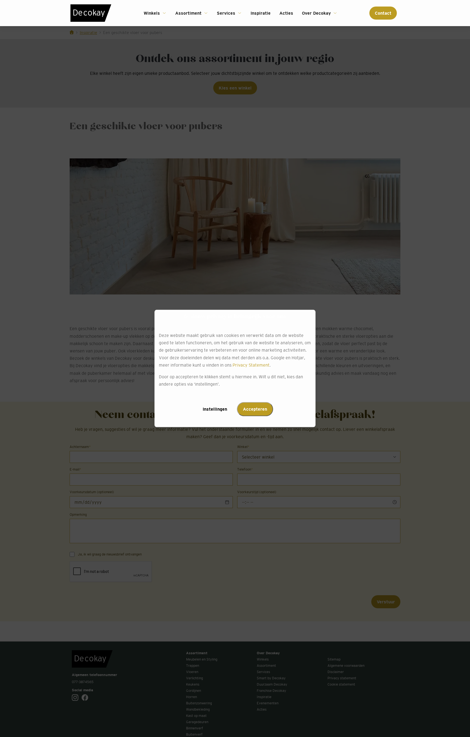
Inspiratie (261, 13)
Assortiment (188, 13)
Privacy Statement (251, 365)
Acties (286, 13)
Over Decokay (316, 13)
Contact (383, 13)
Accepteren (255, 409)
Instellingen (215, 409)
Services (226, 13)
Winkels (152, 13)
